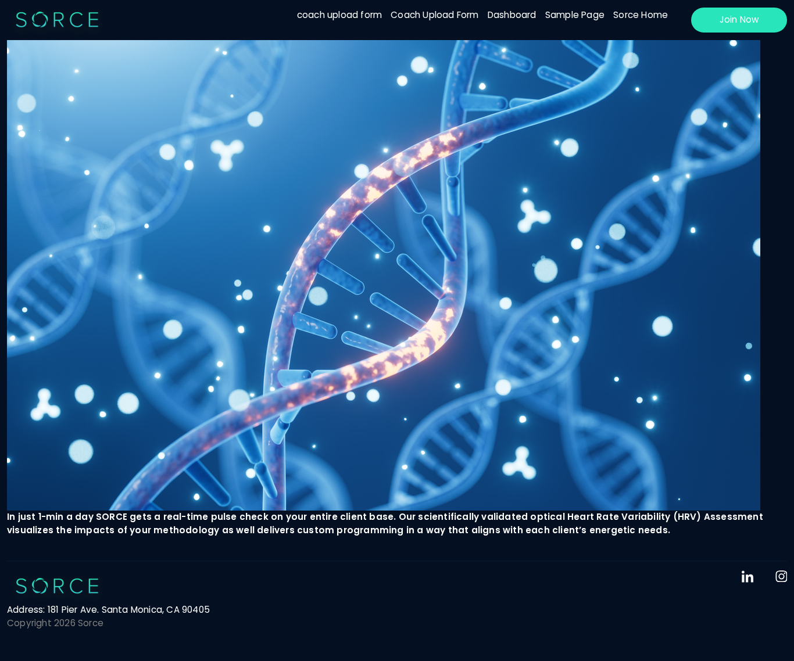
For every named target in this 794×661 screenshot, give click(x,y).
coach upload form (339, 15)
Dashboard (512, 15)
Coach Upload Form (434, 15)
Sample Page (575, 15)
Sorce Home (640, 15)
